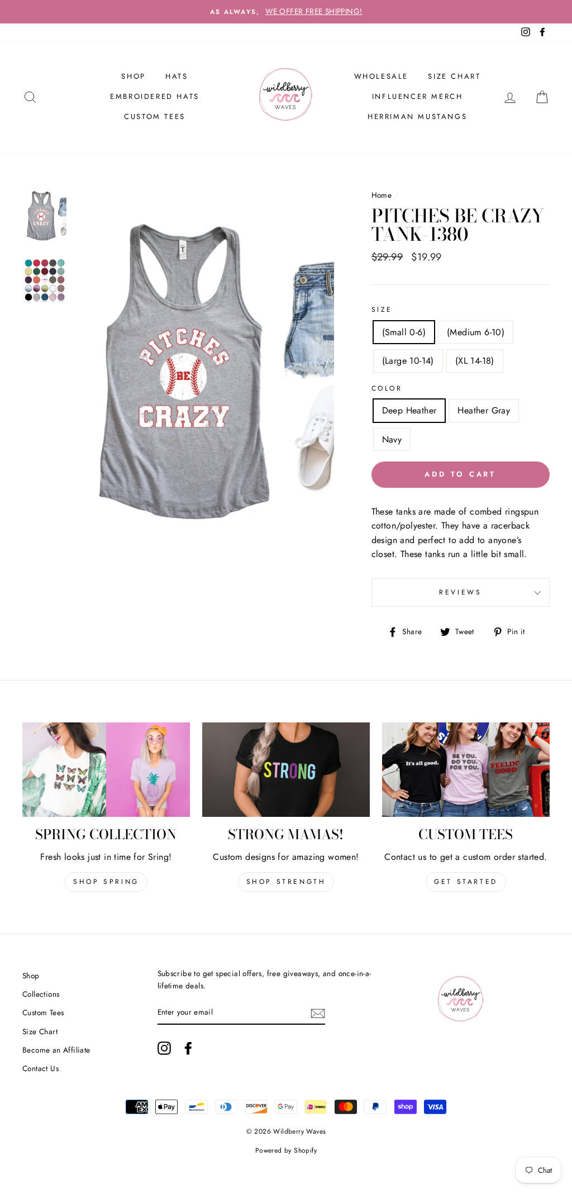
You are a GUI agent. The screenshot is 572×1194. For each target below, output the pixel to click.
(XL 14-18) (474, 360)
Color (387, 388)
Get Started (466, 882)
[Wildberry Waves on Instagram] (164, 1048)
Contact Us (40, 1068)
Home (381, 195)
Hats (176, 76)
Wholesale (381, 76)
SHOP (133, 76)
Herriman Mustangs (417, 116)
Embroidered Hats (154, 96)
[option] (286, 12)
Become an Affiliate (56, 1049)
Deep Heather (409, 410)
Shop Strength (286, 882)
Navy (392, 439)
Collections (40, 994)
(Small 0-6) (404, 332)
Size (382, 310)
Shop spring (106, 882)
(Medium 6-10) (475, 332)
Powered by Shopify (286, 1150)
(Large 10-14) (408, 360)
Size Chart (454, 76)
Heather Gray (483, 410)
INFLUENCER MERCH (417, 96)
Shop (31, 975)
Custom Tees (154, 116)
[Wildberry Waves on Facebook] (188, 1048)
